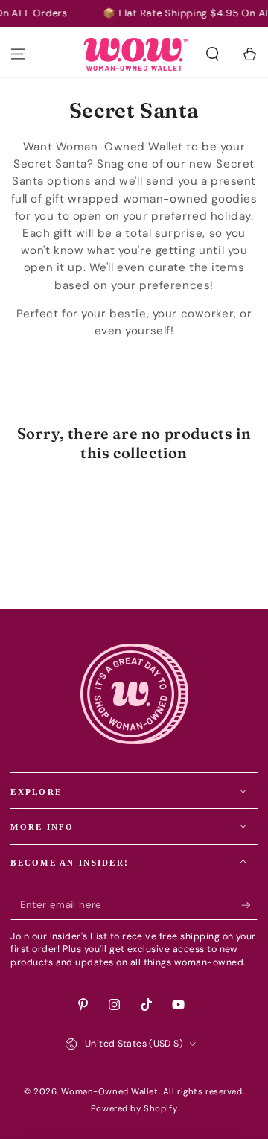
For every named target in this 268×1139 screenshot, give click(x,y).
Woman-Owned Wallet (109, 1091)
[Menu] (18, 54)
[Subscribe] (249, 905)
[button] (212, 54)
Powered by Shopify (134, 1108)
